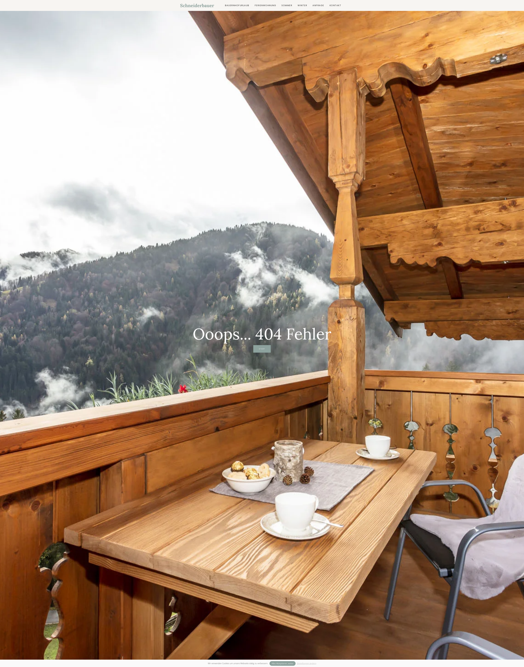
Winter (302, 5)
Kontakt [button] (335, 5)
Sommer (287, 5)
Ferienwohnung (265, 5)
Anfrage (318, 5)
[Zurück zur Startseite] (197, 5)
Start (262, 349)
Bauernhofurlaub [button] (237, 5)
